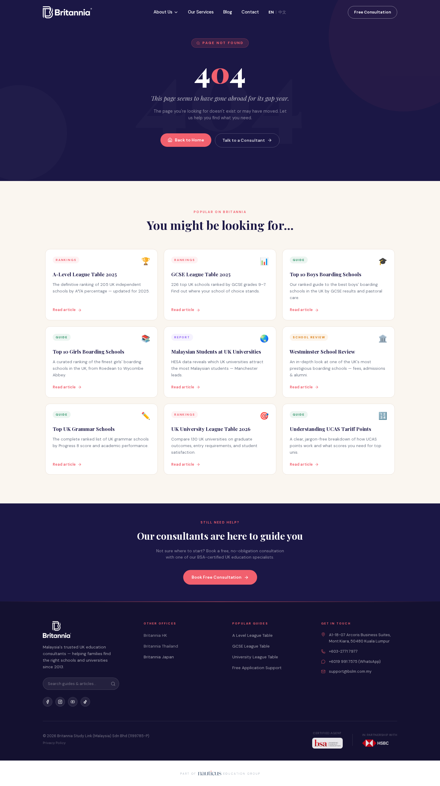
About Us (163, 12)
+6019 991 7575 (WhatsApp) (355, 661)
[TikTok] (85, 702)
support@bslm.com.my (350, 671)
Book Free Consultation (217, 577)
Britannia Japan (159, 657)
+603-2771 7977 (343, 651)
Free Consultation (372, 12)
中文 (282, 12)
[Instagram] (60, 702)
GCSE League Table (251, 646)
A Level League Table (252, 635)
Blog (227, 12)
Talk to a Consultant (243, 140)
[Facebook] (47, 702)
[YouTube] (73, 702)
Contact (250, 12)
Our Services (201, 12)
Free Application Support (257, 667)
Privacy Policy (54, 743)
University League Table (255, 657)
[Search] (113, 683)
